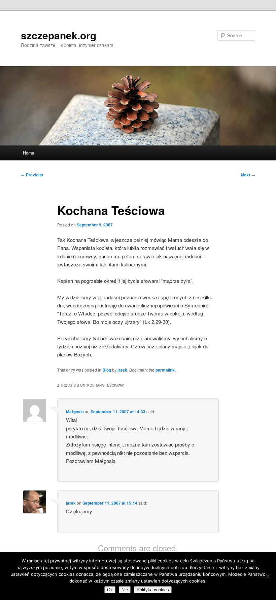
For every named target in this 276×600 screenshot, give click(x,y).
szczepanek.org (58, 35)
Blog (106, 370)
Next (248, 175)
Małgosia (75, 412)
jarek (122, 370)
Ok (110, 589)
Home (28, 152)
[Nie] (267, 576)
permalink (165, 370)
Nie (125, 589)
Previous (32, 175)
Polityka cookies (153, 589)
